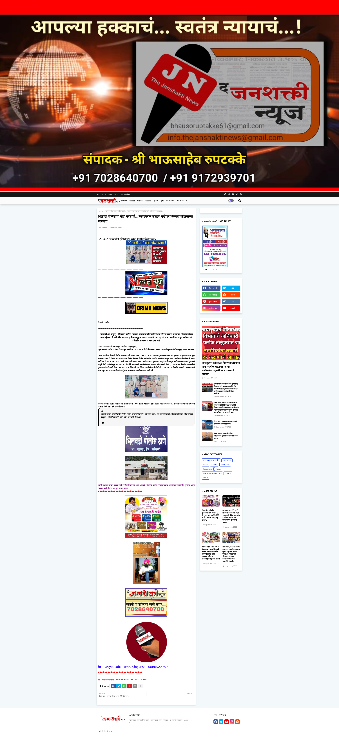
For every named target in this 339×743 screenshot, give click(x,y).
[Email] (135, 686)
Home (124, 200)
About (212, 737)
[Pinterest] (129, 686)
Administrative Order (211, 460)
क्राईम (156, 200)
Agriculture (227, 460)
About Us (101, 194)
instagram (213, 308)
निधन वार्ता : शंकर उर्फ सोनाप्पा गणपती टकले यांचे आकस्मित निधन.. (225, 422)
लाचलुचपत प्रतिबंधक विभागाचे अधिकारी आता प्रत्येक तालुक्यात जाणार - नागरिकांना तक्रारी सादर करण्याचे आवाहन (221, 368)
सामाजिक (148, 200)
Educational (207, 469)
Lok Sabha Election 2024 (212, 473)
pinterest (213, 301)
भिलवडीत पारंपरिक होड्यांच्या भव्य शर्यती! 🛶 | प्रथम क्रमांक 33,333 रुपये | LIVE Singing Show (210, 515)
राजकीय (132, 200)
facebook (213, 288)
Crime (205, 464)
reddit (233, 294)
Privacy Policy (124, 194)
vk (233, 301)
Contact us (111, 194)
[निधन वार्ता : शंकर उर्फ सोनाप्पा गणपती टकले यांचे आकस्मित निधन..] (207, 424)
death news (225, 464)
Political (228, 473)
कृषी (162, 200)
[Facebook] (113, 686)
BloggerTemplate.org (150, 737)
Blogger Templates (118, 737)
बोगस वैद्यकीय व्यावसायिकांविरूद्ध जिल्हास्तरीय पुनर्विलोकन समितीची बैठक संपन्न (226, 435)
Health (218, 469)
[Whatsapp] (124, 686)
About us (170, 200)
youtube (233, 308)
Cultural (214, 464)
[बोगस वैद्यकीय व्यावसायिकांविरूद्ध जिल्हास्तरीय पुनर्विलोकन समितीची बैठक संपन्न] (207, 436)
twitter (233, 288)
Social (205, 478)
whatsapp (213, 294)
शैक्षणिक (140, 200)
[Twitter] (118, 686)
